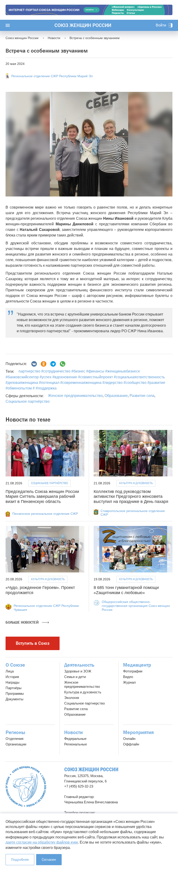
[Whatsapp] (62, 364)
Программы (15, 693)
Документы (14, 699)
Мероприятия (138, 732)
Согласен (49, 859)
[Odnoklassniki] (43, 364)
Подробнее (20, 859)
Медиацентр (137, 665)
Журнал (129, 682)
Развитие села (142, 396)
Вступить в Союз (32, 643)
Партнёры (14, 688)
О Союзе (15, 665)
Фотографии (132, 671)
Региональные (75, 744)
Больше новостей (23, 622)
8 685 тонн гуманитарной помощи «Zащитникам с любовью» (126, 590)
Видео (128, 677)
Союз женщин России (82, 25)
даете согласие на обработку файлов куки (42, 842)
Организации (16, 744)
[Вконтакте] (34, 364)
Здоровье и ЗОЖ (77, 671)
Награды (12, 682)
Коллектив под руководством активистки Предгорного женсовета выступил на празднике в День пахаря (131, 496)
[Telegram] (53, 364)
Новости (73, 732)
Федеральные (75, 739)
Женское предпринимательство (75, 396)
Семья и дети (75, 677)
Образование (116, 396)
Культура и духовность (136, 483)
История (12, 677)
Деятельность (79, 665)
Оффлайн (131, 744)
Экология (71, 698)
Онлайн (129, 739)
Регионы (15, 732)
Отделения (14, 739)
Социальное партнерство (84, 703)
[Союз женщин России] (26, 786)
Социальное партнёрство (28, 401)
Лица (10, 671)
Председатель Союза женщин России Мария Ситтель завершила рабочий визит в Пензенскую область (42, 496)
